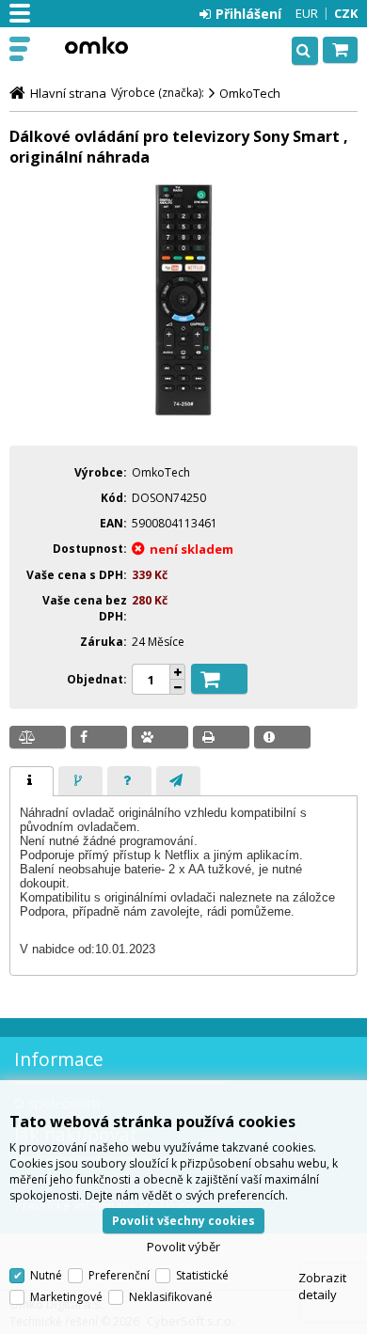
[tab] (31, 781)
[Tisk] (221, 737)
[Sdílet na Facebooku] (99, 737)
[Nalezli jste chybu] (282, 737)
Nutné (46, 1275)
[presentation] (31, 781)
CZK (346, 13)
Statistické (202, 1275)
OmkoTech (249, 93)
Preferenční (119, 1275)
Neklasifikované (171, 1297)
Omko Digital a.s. (96, 45)
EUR (306, 13)
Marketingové (66, 1297)
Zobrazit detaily (322, 1286)
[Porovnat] (37, 737)
